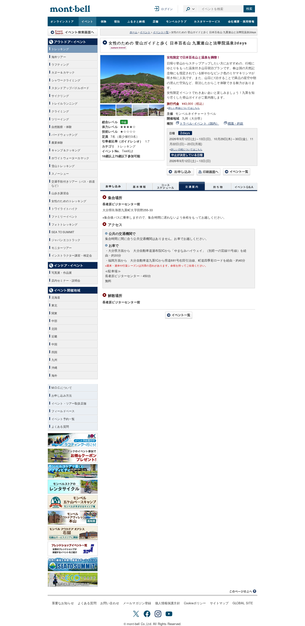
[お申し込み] (113, 186)
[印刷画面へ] (208, 174)
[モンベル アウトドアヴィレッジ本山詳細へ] (73, 517)
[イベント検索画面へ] (73, 32)
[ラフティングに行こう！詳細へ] (73, 440)
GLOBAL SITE (243, 603)
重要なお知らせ (63, 603)
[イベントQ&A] (244, 186)
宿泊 (117, 21)
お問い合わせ (109, 603)
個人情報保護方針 (167, 603)
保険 (104, 21)
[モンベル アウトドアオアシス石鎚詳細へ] (73, 533)
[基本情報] (139, 186)
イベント (87, 21)
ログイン (167, 9)
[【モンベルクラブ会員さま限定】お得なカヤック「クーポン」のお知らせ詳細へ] (73, 455)
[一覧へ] (236, 174)
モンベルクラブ (176, 21)
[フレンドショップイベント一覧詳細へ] (73, 549)
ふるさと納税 (136, 21)
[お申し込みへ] (180, 174)
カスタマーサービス (207, 21)
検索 (249, 9)
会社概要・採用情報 (241, 21)
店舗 (156, 21)
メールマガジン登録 (137, 603)
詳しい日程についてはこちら (186, 149)
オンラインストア (62, 21)
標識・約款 (235, 123)
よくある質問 (87, 603)
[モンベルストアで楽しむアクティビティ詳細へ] (73, 471)
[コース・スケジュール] (165, 186)
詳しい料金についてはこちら (184, 108)
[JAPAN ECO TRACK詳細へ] (73, 580)
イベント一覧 (161, 32)
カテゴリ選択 (190, 8)
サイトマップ (219, 603)
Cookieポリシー (195, 603)
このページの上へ (243, 591)
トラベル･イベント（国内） (199, 123)
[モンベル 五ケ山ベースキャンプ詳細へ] (73, 502)
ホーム (133, 32)
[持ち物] (218, 186)
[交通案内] (192, 186)
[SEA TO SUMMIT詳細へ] (73, 564)
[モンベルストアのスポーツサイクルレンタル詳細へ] (73, 486)
